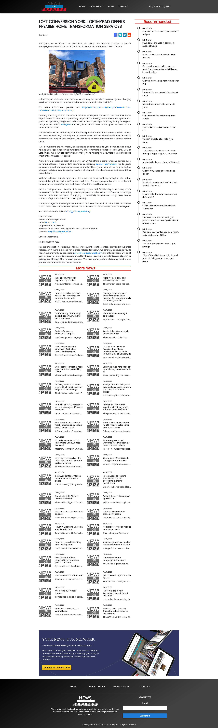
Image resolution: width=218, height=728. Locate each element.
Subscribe (145, 715)
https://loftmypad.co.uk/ (77, 211)
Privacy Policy (97, 686)
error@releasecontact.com (88, 253)
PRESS (111, 6)
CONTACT (124, 6)
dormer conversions (106, 164)
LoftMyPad (65, 124)
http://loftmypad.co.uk (59, 231)
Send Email (50, 222)
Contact (145, 686)
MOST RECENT (97, 6)
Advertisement (121, 686)
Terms (73, 686)
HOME (82, 6)
